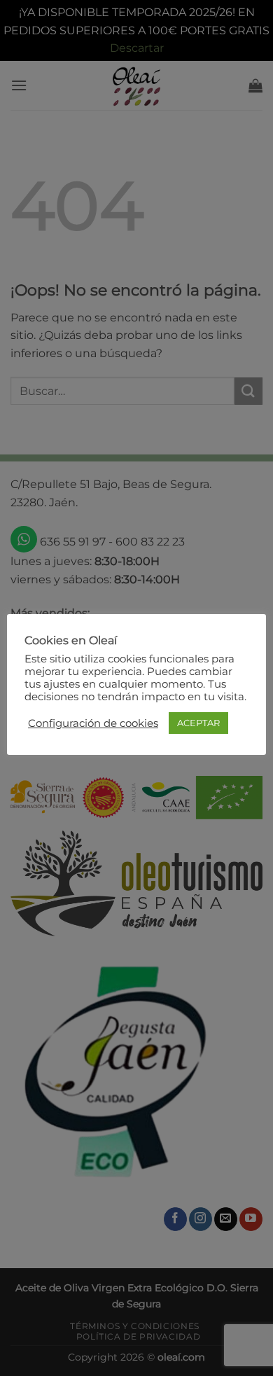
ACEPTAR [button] (198, 722)
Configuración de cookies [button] (93, 723)
